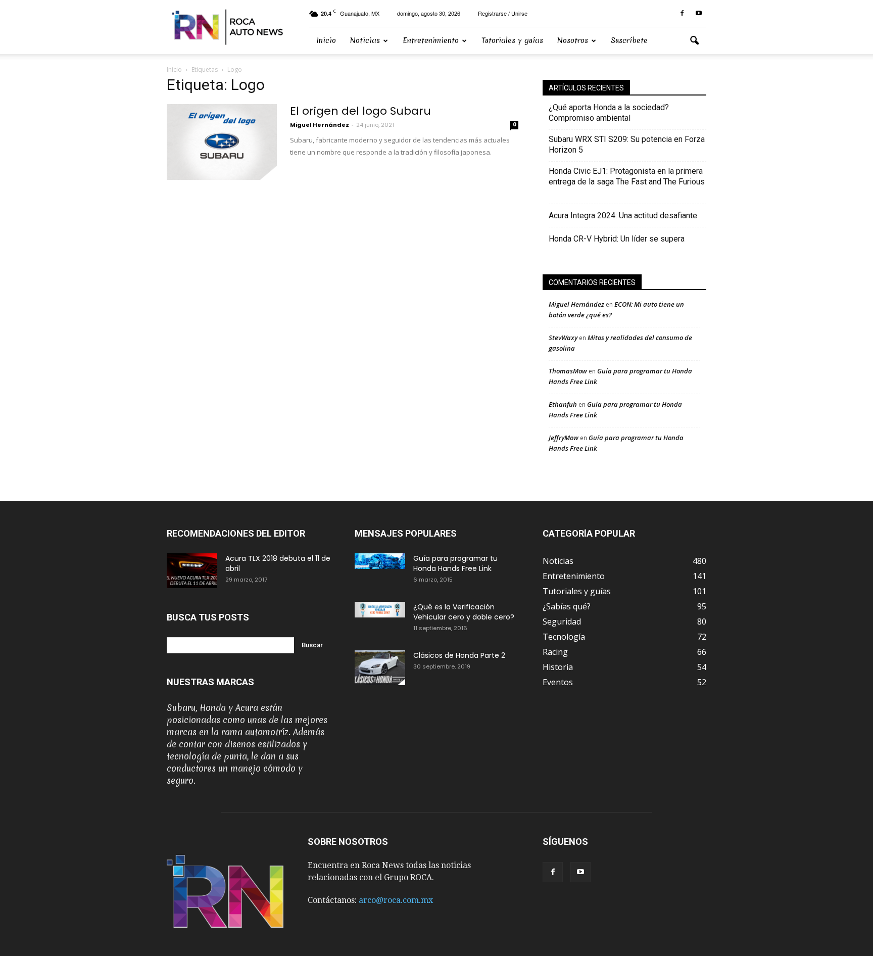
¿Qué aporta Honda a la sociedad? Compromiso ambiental (609, 113)
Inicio (326, 40)
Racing (555, 651)
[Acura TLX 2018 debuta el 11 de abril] (192, 570)
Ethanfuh (563, 404)
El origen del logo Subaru (360, 111)
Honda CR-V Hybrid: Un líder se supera (617, 239)
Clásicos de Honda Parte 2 (459, 655)
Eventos (558, 682)
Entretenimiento (431, 40)
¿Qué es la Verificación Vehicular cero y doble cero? (463, 612)
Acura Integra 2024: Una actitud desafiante (623, 215)
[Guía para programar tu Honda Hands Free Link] (380, 561)
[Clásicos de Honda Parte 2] (380, 667)
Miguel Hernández (319, 125)
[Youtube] (698, 13)
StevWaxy (563, 337)
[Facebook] (682, 13)
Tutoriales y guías (512, 40)
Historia (558, 667)
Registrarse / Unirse (502, 13)
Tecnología (564, 636)
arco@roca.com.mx (396, 900)
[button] (694, 41)
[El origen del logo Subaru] (222, 142)
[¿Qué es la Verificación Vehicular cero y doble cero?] (380, 609)
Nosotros (572, 40)
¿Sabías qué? (567, 606)
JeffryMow (563, 437)
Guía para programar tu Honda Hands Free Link (455, 563)
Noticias (365, 40)
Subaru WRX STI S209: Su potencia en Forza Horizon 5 (627, 144)
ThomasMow (568, 370)
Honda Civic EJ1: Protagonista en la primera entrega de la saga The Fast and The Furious (627, 181)
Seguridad (562, 621)
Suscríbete (629, 40)
